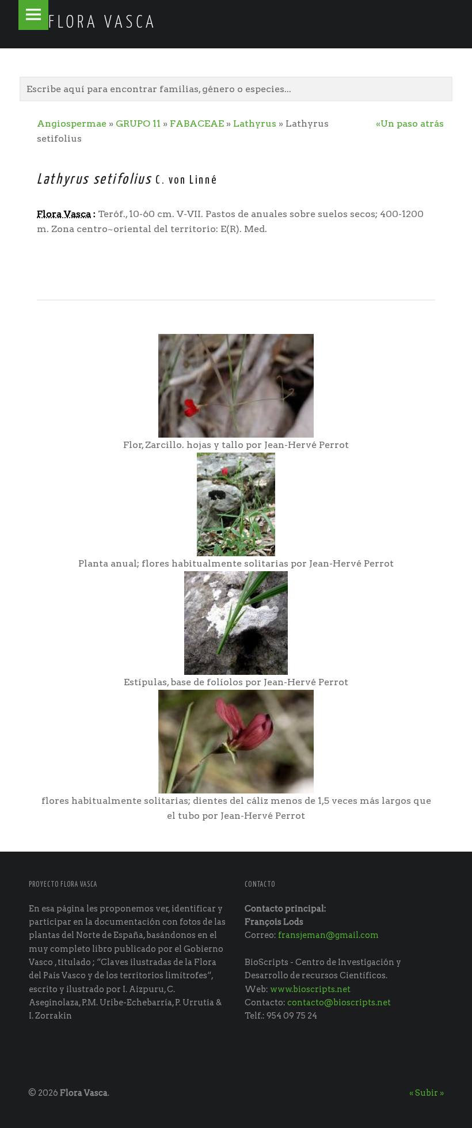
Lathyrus (254, 123)
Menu (33, 15)
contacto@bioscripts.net (339, 1002)
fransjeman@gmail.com (328, 935)
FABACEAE (197, 123)
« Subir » (426, 1093)
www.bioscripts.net (310, 989)
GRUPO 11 (138, 123)
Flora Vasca (84, 1093)
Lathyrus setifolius (94, 180)
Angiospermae (71, 123)
